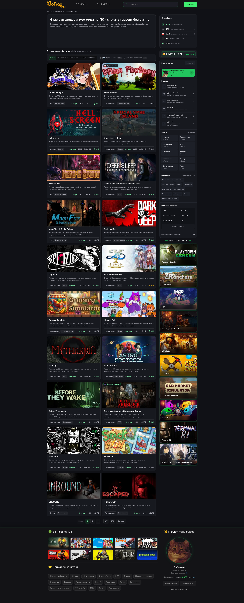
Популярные (74, 58)
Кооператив (166, 194)
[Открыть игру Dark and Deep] (129, 213)
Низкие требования (58, 576)
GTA (164, 211)
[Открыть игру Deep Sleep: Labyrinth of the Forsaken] (129, 167)
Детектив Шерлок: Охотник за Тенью (122, 411)
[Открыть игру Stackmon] (129, 440)
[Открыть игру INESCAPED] (129, 486)
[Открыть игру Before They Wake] (73, 395)
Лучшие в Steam (168, 184)
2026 (92, 588)
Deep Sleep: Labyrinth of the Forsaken (122, 183)
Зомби (178, 184)
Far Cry (182, 221)
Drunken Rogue (56, 92)
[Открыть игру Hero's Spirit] (73, 167)
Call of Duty (184, 211)
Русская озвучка (138, 58)
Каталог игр (59, 11)
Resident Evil (167, 221)
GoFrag (49, 11)
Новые (52, 58)
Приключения (110, 104)
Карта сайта (172, 583)
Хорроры (67, 582)
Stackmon (108, 456)
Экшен (120, 331)
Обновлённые (62, 58)
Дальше (121, 521)
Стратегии (109, 377)
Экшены (53, 149)
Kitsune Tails (110, 320)
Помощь (82, 4)
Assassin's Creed (169, 216)
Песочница (110, 582)
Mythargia (53, 365)
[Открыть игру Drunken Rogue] (73, 76)
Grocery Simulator (57, 320)
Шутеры (75, 576)
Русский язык (113, 58)
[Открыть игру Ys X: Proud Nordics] (129, 258)
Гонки (122, 582)
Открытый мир (123, 104)
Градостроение (178, 189)
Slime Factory (110, 92)
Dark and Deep (111, 229)
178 (112, 521)
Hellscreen (54, 138)
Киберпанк (177, 194)
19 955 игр (190, 63)
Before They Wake (57, 411)
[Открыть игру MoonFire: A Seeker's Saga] (73, 213)
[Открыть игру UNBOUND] (73, 486)
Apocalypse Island (112, 138)
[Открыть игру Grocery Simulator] (73, 304)
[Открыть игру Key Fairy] (73, 258)
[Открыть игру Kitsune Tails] (129, 304)
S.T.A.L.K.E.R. (184, 216)
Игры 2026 (179, 180)
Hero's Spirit (54, 183)
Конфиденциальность (179, 589)
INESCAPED (110, 502)
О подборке (167, 18)
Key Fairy (53, 274)
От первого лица (120, 240)
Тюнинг (186, 194)
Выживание (59, 104)
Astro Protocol (111, 365)
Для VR (98, 582)
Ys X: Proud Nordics (113, 274)
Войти (191, 4)
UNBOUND (54, 502)
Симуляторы (54, 331)
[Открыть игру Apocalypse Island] (129, 122)
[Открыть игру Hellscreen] (73, 122)
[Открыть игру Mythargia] (73, 349)
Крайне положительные (60, 588)
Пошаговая (119, 376)
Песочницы (166, 189)
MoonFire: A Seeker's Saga (61, 229)
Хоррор (52, 513)
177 (106, 521)
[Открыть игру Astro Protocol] (129, 349)
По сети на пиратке (143, 576)
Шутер (60, 149)
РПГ (51, 104)
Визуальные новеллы (170, 199)
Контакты (102, 4)
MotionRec (54, 456)
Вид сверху (67, 286)
